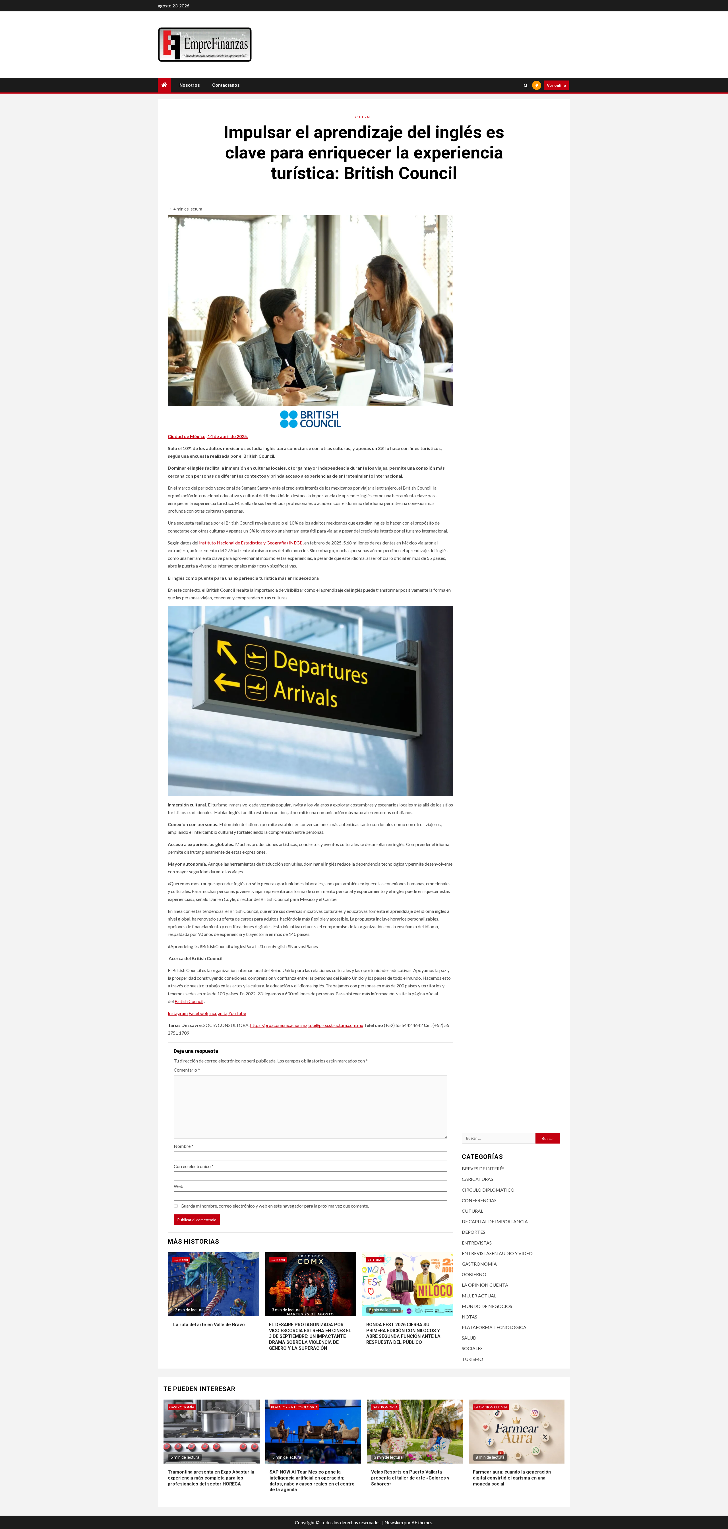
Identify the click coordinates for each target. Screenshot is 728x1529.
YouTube (237, 1013)
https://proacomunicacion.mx (278, 1025)
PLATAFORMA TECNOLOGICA (494, 1327)
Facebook (198, 1013)
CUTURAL (363, 117)
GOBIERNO (474, 1274)
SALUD (469, 1337)
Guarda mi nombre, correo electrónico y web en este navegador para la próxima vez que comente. (275, 1205)
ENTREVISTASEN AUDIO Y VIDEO (497, 1253)
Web (178, 1186)
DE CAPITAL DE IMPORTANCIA (495, 1221)
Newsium (393, 1522)
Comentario (187, 1069)
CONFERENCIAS (479, 1200)
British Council (189, 1001)
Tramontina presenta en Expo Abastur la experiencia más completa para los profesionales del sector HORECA (211, 1478)
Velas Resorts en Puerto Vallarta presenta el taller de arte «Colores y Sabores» (410, 1478)
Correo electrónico (194, 1166)
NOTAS (469, 1316)
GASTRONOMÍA (479, 1263)
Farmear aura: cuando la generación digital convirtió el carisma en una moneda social (512, 1478)
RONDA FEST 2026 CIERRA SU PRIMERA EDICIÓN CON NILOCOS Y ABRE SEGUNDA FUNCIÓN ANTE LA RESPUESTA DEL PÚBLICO (403, 1333)
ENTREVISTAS (477, 1242)
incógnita (218, 1013)
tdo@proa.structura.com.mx (335, 1025)
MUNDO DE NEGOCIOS (487, 1306)
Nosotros (189, 85)
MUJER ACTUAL (479, 1295)
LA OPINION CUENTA (485, 1284)
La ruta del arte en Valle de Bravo (208, 1324)
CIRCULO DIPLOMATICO (488, 1189)
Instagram (178, 1013)
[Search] (525, 85)
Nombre (183, 1146)
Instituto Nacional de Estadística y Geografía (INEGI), (251, 542)
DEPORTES (473, 1232)
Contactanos (226, 85)
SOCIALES (472, 1348)
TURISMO (472, 1359)
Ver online (556, 85)
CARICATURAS (477, 1179)
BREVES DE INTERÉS (483, 1168)
